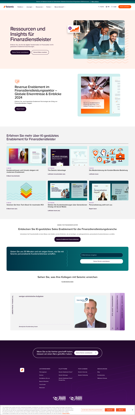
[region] (67, 410)
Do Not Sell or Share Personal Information (92, 409)
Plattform (20, 7)
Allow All (121, 409)
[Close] (132, 410)
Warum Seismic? (59, 7)
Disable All (109, 409)
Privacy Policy (66, 413)
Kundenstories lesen (67, 282)
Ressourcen (39, 7)
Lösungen (29, 7)
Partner (48, 7)
